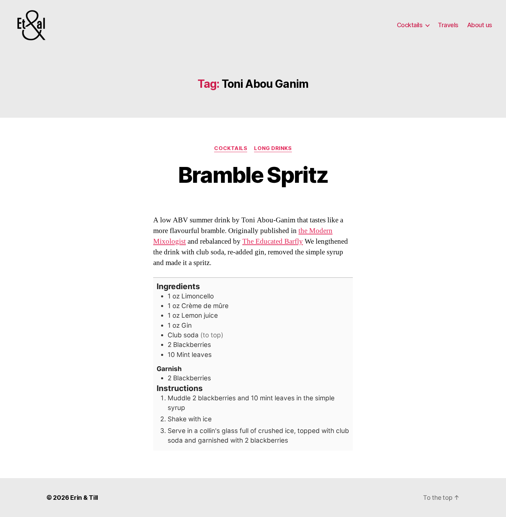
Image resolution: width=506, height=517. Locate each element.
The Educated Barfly (272, 241)
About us (479, 25)
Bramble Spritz (253, 174)
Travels (448, 25)
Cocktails (410, 25)
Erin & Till (84, 497)
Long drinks (273, 148)
